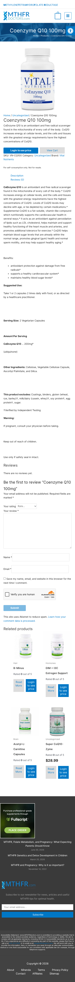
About (10, 969)
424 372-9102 (14, 943)
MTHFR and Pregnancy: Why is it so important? (37, 865)
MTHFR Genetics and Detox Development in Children (37, 855)
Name (7, 557)
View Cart (52, 150)
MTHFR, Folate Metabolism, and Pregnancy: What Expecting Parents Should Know (37, 844)
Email (7, 569)
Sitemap (54, 973)
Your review (11, 510)
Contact (20, 973)
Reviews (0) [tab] (17, 179)
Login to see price (20, 150)
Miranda (26, 969)
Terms (41, 969)
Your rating (9, 506)
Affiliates (37, 973)
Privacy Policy (60, 969)
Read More (19, 683)
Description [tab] (17, 175)
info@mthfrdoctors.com (43, 943)
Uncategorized (20, 115)
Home (6, 115)
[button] (70, 30)
